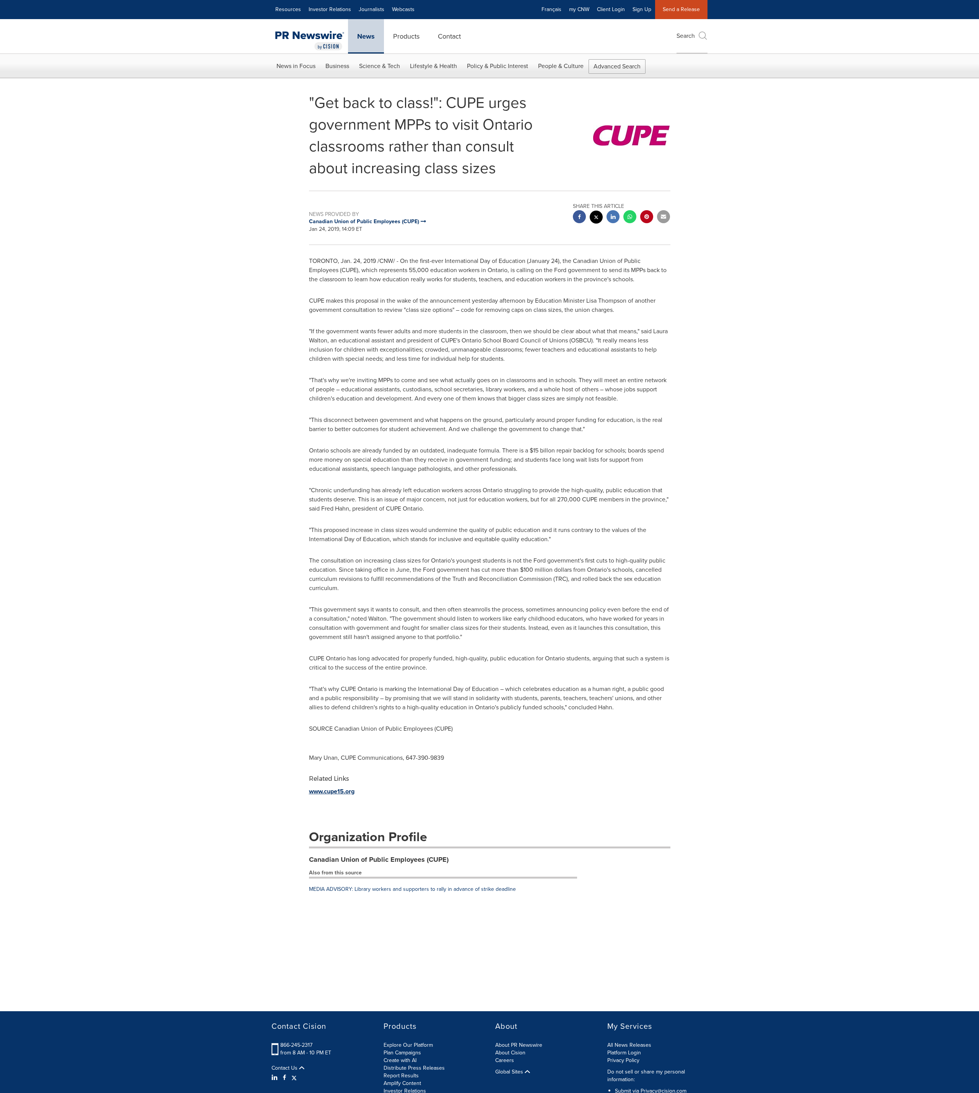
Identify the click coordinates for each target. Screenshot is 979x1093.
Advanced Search (617, 66)
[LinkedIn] (276, 1078)
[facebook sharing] (579, 217)
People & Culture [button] (561, 66)
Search (686, 35)
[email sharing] (663, 217)
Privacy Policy (623, 1060)
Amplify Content (402, 1083)
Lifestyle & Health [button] (433, 66)
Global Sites (510, 1072)
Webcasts (403, 9)
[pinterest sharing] (646, 217)
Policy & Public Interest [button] (497, 66)
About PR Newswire (518, 1045)
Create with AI (400, 1060)
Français (551, 9)
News (366, 36)
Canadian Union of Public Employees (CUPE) (379, 859)
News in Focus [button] (295, 66)
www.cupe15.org (332, 791)
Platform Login (624, 1053)
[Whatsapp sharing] (629, 217)
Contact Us (285, 1068)
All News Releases (629, 1045)
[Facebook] (284, 1078)
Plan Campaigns (402, 1053)
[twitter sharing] (596, 218)
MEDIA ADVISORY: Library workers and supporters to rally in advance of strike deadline (412, 889)
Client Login (611, 9)
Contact (449, 36)
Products (406, 36)
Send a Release (681, 9)
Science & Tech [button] (379, 66)
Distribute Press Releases (414, 1068)
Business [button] (337, 66)
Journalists (371, 9)
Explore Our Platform (408, 1045)
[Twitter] (294, 1078)
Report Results (401, 1076)
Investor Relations (330, 9)
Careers (504, 1060)
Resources (288, 9)
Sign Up (642, 9)
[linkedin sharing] (613, 217)
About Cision (510, 1053)
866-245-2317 (296, 1045)
